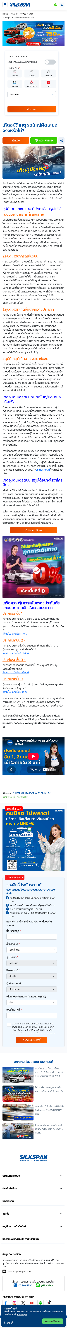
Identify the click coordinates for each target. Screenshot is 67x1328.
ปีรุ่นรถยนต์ (13, 970)
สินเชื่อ (5, 1214)
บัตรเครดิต (8, 1201)
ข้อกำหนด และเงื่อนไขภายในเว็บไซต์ (20, 1239)
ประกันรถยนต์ (43, 470)
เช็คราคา (31, 109)
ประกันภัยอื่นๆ (9, 1188)
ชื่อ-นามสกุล (13, 931)
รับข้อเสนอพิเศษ (33, 530)
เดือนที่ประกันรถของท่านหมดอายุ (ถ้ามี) (26, 996)
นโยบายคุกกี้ (22, 1314)
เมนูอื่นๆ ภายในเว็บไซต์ (14, 1226)
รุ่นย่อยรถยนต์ (14, 983)
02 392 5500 (25, 1285)
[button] (15, 140)
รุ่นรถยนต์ (12, 957)
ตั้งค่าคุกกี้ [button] (8, 1322)
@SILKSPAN (47, 1285)
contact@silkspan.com (19, 1271)
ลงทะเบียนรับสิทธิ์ (32, 1040)
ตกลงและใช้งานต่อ (52, 1321)
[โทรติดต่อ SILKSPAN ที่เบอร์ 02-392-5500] (61, 4)
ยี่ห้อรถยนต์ (13, 944)
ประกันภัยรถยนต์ (11, 1176)
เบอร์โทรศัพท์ (14, 1009)
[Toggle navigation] (4, 4)
